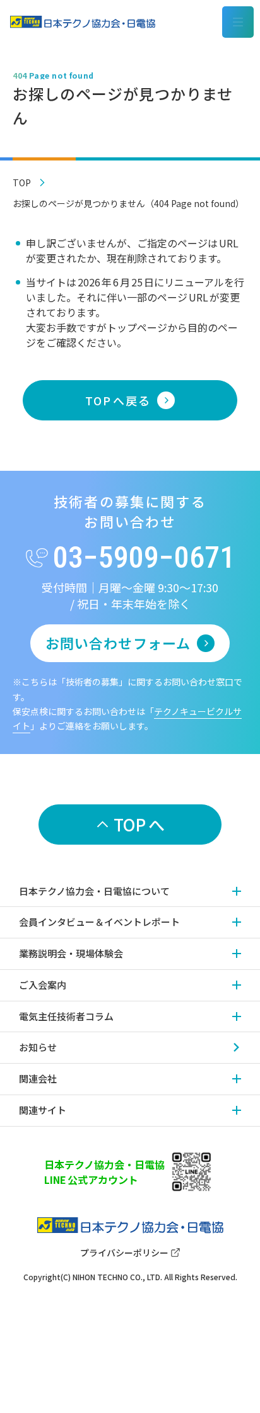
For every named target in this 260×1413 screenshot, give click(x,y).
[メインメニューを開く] (238, 22)
